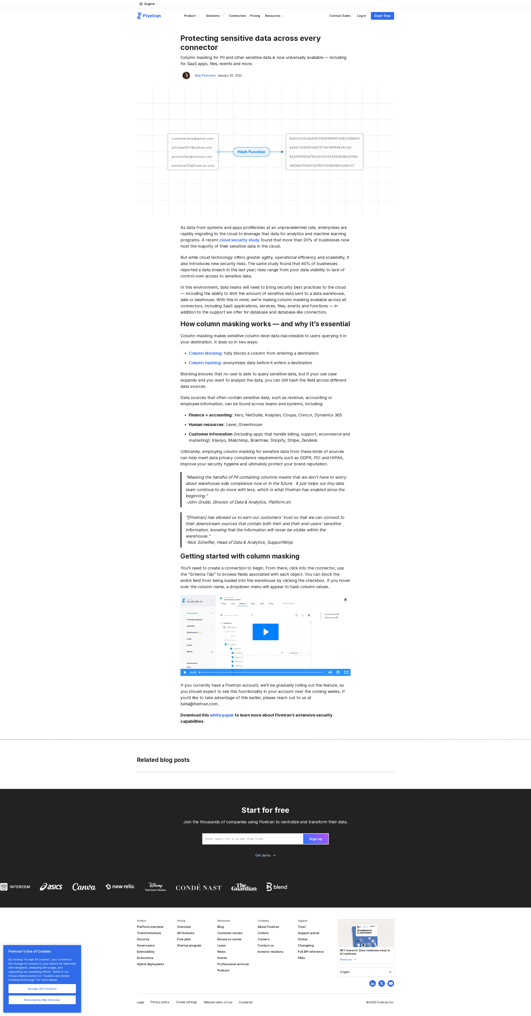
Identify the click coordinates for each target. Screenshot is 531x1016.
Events (222, 958)
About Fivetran (268, 926)
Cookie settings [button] (186, 1002)
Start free (382, 16)
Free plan (184, 939)
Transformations (149, 933)
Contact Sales (340, 15)
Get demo (262, 855)
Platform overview (150, 926)
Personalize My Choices (42, 999)
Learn (221, 945)
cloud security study (239, 239)
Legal (140, 1002)
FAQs (301, 958)
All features (185, 933)
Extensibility (146, 951)
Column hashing (204, 362)
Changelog (306, 945)
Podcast (223, 970)
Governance (146, 945)
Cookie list (246, 1002)
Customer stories (229, 933)
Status (303, 939)
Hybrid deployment (150, 964)
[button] (148, 4)
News (221, 951)
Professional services (233, 964)
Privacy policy (160, 1002)
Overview (184, 926)
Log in (361, 15)
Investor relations (270, 951)
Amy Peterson (205, 75)
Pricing (255, 15)
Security (143, 939)
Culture (263, 933)
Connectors (237, 15)
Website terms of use (218, 1002)
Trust (302, 926)
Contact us (266, 945)
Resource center (229, 939)
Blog (220, 926)
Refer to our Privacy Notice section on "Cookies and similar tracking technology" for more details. (39, 975)
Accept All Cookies (42, 988)
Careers (263, 939)
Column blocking (205, 353)
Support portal (308, 933)
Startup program (189, 945)
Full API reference (311, 951)
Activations (145, 958)
